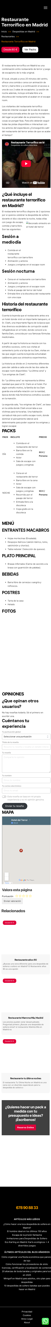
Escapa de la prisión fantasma (27, 1235)
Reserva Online (25, 1127)
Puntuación (7, 896)
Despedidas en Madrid (23, 31)
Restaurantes (8, 36)
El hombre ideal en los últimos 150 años (27, 1231)
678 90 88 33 (27, 1207)
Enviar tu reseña (14, 806)
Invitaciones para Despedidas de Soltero (27, 1238)
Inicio (4, 31)
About (27, 1322)
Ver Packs (30, 49)
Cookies (27, 1315)
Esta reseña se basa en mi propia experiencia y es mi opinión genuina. (26, 798)
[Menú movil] (45, 8)
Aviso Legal (27, 1318)
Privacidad (27, 1311)
